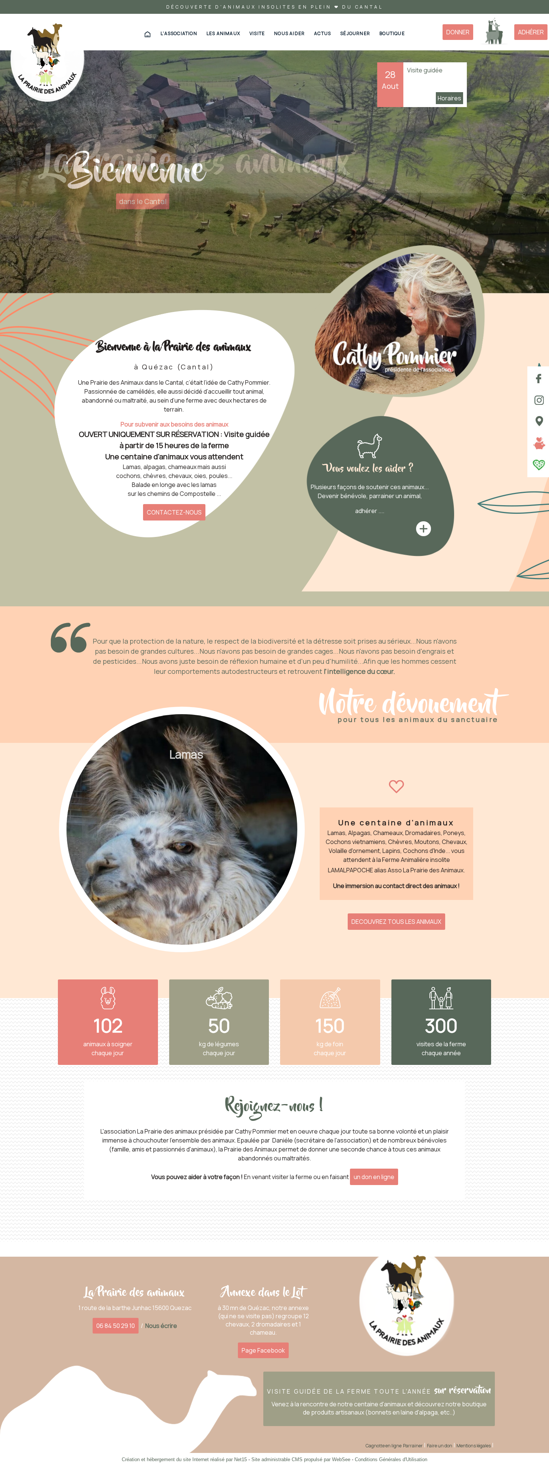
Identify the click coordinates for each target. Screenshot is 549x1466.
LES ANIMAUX (223, 33)
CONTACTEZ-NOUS (174, 512)
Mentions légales (473, 1445)
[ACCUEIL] (147, 34)
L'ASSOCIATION (179, 33)
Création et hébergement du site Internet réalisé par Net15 (184, 1459)
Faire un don (439, 1445)
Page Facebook (263, 1350)
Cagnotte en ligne (383, 1445)
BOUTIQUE (392, 33)
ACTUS (322, 33)
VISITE (257, 33)
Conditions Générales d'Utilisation (391, 1459)
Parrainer (413, 1445)
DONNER (457, 32)
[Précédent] (77, 823)
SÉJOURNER (355, 33)
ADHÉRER (531, 32)
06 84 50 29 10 (115, 1326)
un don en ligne (374, 1177)
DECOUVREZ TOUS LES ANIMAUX (396, 922)
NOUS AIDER (289, 33)
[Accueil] (47, 61)
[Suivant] (286, 823)
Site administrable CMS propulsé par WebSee (300, 1459)
